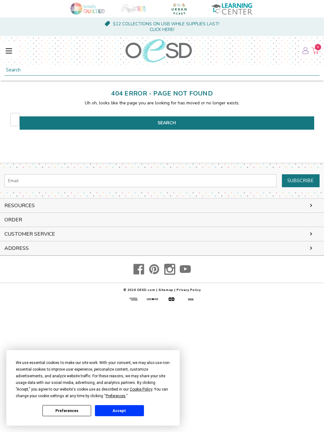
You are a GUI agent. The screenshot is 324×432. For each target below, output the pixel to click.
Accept (119, 411)
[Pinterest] (154, 269)
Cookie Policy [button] (141, 389)
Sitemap (166, 290)
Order (13, 219)
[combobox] (162, 70)
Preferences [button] (116, 396)
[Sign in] (305, 51)
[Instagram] (169, 269)
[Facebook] (138, 269)
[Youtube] (185, 269)
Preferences (66, 411)
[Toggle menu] (8, 50)
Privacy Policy (189, 290)
